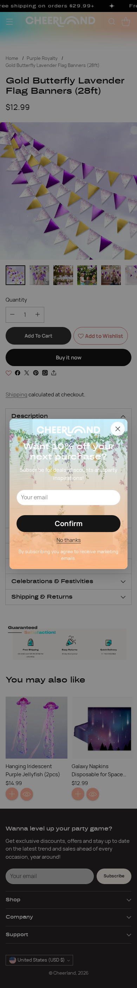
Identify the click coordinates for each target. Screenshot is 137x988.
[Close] (118, 429)
